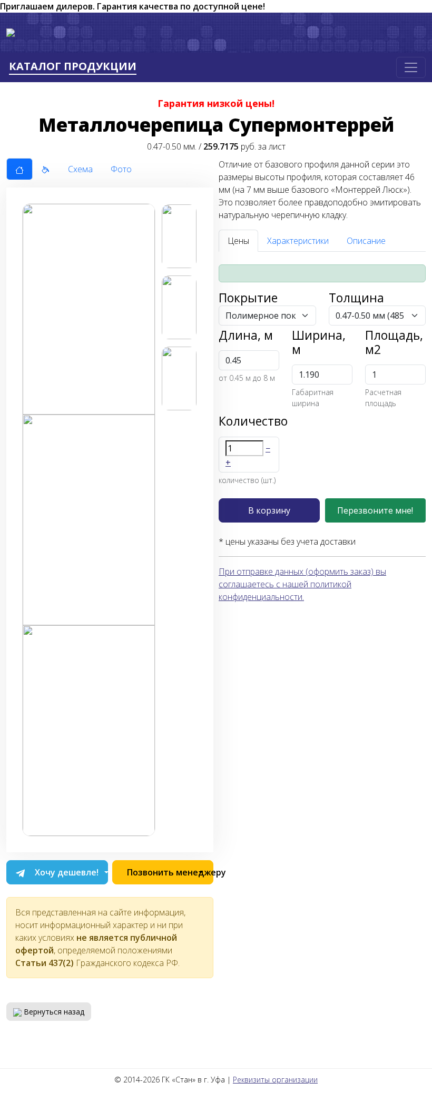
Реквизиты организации (275, 1080)
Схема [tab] (80, 169)
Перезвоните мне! (375, 510)
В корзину (269, 510)
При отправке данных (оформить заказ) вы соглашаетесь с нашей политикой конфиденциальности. (302, 584)
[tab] (19, 169)
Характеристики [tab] (298, 241)
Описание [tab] (366, 241)
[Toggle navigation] (411, 67)
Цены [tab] (238, 241)
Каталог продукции (72, 66)
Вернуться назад (53, 1012)
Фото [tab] (121, 169)
